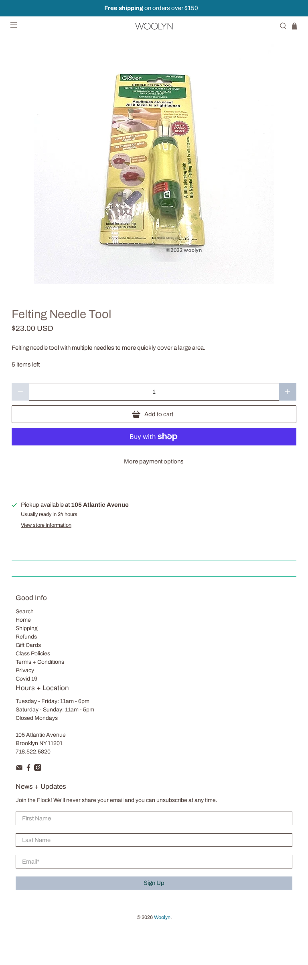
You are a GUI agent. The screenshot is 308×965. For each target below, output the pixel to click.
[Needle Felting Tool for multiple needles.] (154, 164)
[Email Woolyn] (19, 769)
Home (23, 620)
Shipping (27, 628)
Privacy (25, 670)
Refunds (26, 637)
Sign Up (154, 883)
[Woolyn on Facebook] (28, 769)
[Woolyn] (154, 26)
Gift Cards (28, 645)
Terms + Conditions (40, 662)
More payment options (154, 461)
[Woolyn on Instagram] (37, 769)
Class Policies (33, 654)
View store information (46, 525)
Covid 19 (26, 679)
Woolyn (162, 917)
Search (25, 611)
